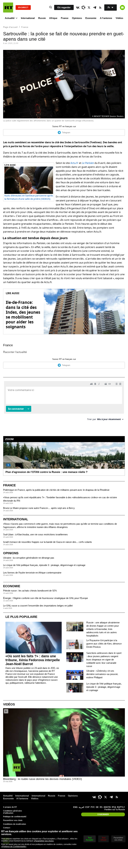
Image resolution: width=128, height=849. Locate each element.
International (28, 18)
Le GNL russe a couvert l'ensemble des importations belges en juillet (38, 605)
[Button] (122, 7)
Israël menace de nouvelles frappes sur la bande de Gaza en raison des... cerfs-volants (47, 542)
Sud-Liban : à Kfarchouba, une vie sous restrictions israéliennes (35, 534)
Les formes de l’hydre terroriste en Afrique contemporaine (32, 572)
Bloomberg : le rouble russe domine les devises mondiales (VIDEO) (42, 779)
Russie (42, 18)
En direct (23, 7)
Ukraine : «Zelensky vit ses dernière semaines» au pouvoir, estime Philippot (102, 674)
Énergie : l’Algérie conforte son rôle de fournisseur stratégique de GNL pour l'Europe (45, 598)
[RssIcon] (100, 7)
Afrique (53, 18)
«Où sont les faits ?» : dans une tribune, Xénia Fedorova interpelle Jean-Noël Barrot (32, 660)
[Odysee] (83, 7)
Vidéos (119, 18)
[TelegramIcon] (94, 7)
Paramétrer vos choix (12, 820)
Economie (90, 18)
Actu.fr (74, 163)
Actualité (10, 18)
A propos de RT (10, 807)
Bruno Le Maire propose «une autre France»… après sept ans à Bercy (39, 508)
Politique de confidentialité (14, 817)
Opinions (77, 18)
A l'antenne (106, 18)
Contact (6, 828)
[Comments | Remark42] (64, 402)
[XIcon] (88, 7)
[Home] (8, 8)
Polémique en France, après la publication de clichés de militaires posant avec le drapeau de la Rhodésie (56, 490)
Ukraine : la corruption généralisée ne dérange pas (28, 557)
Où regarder (64, 7)
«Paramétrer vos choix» (44, 841)
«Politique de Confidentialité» (13, 846)
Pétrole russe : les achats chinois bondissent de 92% (30, 590)
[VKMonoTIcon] (77, 7)
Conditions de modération (14, 824)
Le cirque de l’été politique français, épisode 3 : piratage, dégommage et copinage (44, 565)
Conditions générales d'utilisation (12, 812)
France (64, 18)
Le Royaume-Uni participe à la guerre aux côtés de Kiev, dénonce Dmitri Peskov (104, 643)
